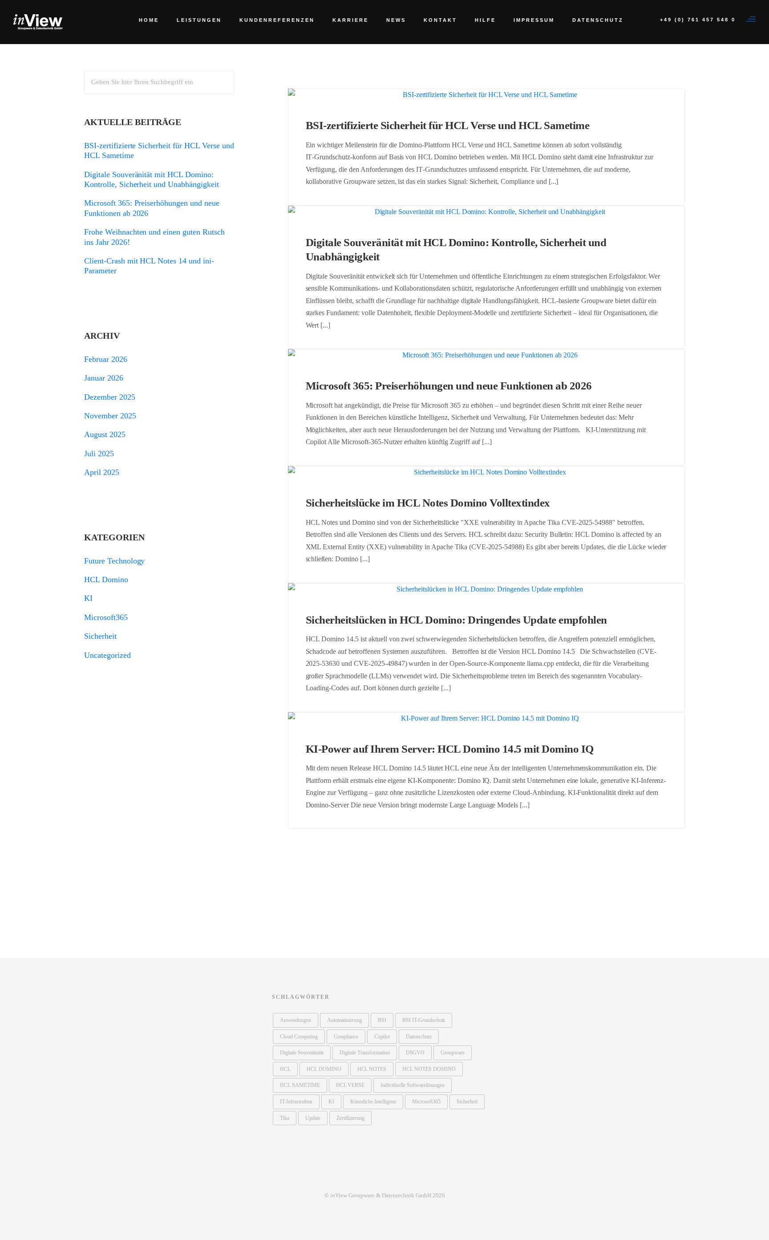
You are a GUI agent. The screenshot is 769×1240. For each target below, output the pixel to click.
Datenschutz (419, 1036)
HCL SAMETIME (300, 1085)
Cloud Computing (299, 1036)
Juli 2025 (99, 453)
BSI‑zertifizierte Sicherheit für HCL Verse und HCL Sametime (448, 125)
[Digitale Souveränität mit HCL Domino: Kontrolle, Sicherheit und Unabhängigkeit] (486, 212)
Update (312, 1118)
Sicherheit (100, 636)
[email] (400, 1176)
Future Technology (114, 560)
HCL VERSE (350, 1085)
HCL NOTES (372, 1069)
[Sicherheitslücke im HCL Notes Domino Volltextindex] (486, 472)
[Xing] (384, 1176)
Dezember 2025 (109, 397)
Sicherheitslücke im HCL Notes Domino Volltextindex (428, 503)
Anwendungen (295, 1020)
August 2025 (104, 434)
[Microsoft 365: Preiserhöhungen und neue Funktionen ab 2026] (486, 355)
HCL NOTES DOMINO (428, 1069)
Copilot (382, 1036)
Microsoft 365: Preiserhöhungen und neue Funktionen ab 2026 (449, 386)
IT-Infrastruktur (296, 1101)
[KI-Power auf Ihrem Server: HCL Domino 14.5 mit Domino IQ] (486, 718)
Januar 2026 (103, 377)
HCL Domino (106, 579)
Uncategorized (107, 655)
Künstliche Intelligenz (373, 1101)
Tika (284, 1118)
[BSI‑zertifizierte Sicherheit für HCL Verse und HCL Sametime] (486, 95)
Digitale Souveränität (302, 1053)
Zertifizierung (350, 1118)
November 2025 (110, 415)
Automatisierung (344, 1020)
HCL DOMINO (324, 1069)
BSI (382, 1020)
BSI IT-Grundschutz (423, 1020)
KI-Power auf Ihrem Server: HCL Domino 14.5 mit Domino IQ (450, 749)
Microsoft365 (106, 617)
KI (88, 598)
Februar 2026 (105, 359)
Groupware (453, 1053)
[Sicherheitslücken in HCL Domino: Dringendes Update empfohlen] (486, 589)
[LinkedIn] (368, 1176)
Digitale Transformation (364, 1053)
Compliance (346, 1036)
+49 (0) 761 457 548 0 (698, 19)
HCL (285, 1069)
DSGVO (415, 1053)
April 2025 (101, 472)
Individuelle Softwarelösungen (412, 1085)
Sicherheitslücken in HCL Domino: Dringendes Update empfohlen (456, 620)
